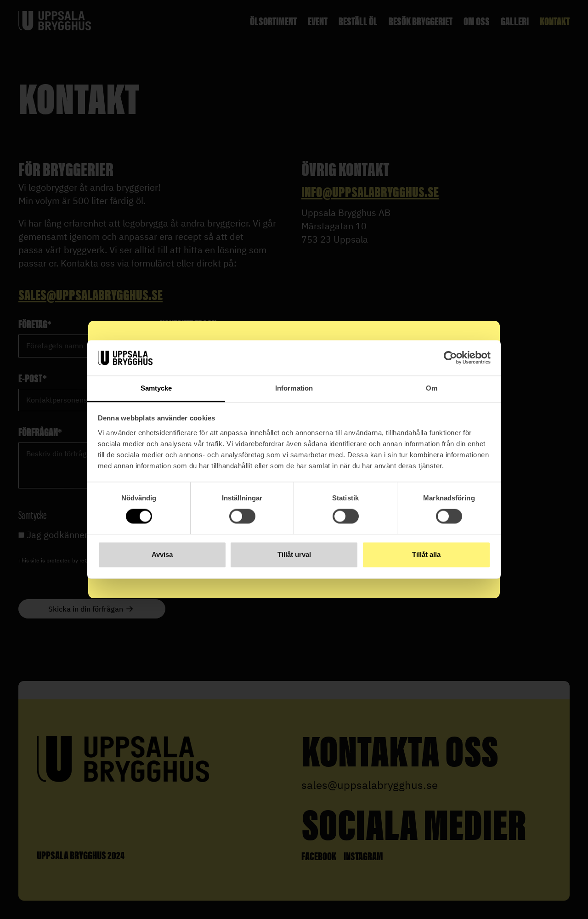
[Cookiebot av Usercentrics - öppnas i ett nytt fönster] (450, 358)
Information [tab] (294, 388)
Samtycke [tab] (156, 388)
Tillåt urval (294, 554)
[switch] (242, 516)
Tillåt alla (426, 554)
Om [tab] (431, 388)
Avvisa (162, 554)
